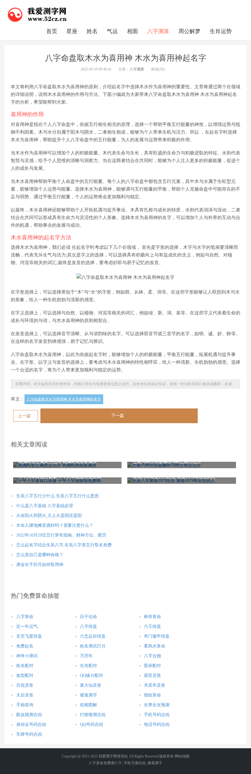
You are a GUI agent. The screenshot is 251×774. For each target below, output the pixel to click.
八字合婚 (152, 656)
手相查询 (24, 705)
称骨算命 (152, 616)
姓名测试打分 (93, 646)
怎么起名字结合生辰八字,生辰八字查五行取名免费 (64, 545)
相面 (132, 31)
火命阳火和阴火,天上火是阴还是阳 (49, 515)
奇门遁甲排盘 (157, 636)
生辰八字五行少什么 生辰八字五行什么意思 (57, 496)
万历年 (86, 656)
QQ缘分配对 (91, 675)
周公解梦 (189, 31)
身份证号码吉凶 (31, 724)
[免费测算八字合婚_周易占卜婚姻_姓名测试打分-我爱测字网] (37, 14)
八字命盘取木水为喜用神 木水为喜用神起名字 (64, 399)
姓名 (92, 31)
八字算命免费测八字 (105, 763)
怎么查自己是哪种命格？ (39, 554)
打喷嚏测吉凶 (93, 714)
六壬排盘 (152, 626)
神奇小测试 (27, 656)
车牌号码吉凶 (29, 734)
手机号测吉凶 (135, 763)
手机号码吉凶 (157, 714)
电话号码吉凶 (157, 724)
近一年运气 (27, 626)
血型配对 (24, 675)
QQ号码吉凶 (91, 724)
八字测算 (158, 31)
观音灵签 (152, 675)
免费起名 (24, 646)
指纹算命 (152, 695)
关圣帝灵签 (154, 685)
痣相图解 (88, 705)
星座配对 (152, 665)
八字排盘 (88, 626)
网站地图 (182, 756)
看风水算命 (154, 646)
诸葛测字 (88, 695)
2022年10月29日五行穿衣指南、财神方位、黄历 (61, 535)
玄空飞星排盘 (29, 636)
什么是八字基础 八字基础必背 (44, 505)
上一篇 (24, 416)
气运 (112, 31)
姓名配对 (24, 665)
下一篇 (117, 415)
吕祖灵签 (24, 685)
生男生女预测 (157, 705)
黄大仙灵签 (90, 685)
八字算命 (24, 616)
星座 (71, 31)
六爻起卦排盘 (93, 636)
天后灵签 (24, 695)
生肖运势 (221, 31)
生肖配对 (88, 665)
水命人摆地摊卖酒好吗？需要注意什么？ (54, 525)
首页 (51, 31)
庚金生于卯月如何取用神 (39, 564)
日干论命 (88, 616)
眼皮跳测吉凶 (29, 714)
